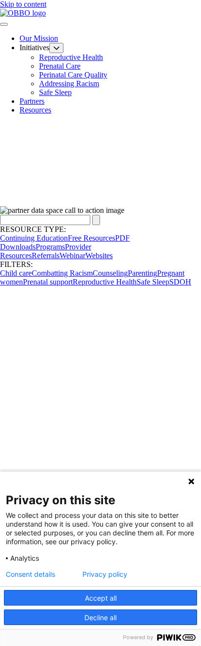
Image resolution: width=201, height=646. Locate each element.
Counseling (110, 273)
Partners (32, 101)
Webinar (72, 255)
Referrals (46, 255)
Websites (99, 255)
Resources (35, 110)
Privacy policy (104, 574)
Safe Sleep (55, 92)
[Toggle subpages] (56, 48)
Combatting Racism (62, 273)
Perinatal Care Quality (73, 75)
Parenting (142, 273)
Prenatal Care (59, 66)
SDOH (180, 282)
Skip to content (23, 4)
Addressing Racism (69, 83)
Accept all (101, 598)
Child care (16, 273)
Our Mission (39, 38)
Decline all (100, 617)
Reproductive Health (71, 57)
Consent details (30, 574)
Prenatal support (48, 282)
